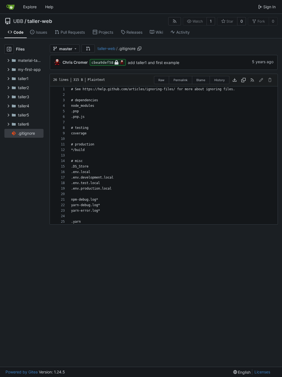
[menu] (242, 372)
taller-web (39, 21)
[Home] (10, 7)
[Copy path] (139, 49)
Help (49, 6)
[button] (88, 48)
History (219, 80)
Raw (161, 80)
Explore (30, 6)
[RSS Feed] (174, 21)
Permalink (180, 80)
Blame (200, 80)
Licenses (262, 372)
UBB (18, 21)
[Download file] (234, 80)
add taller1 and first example (153, 62)
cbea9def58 (102, 62)
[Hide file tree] (9, 49)
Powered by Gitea (22, 372)
